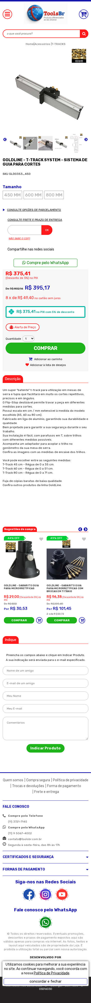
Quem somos (13, 780)
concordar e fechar (45, 981)
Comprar (45, 348)
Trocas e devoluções (28, 786)
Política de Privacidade (51, 973)
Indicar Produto (45, 748)
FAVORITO (41, 539)
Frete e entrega (46, 792)
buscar (84, 33)
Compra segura (38, 780)
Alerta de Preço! (23, 327)
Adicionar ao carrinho (47, 359)
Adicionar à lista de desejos (48, 365)
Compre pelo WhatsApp (47, 262)
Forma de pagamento (64, 786)
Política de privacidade (70, 780)
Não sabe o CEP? (19, 238)
